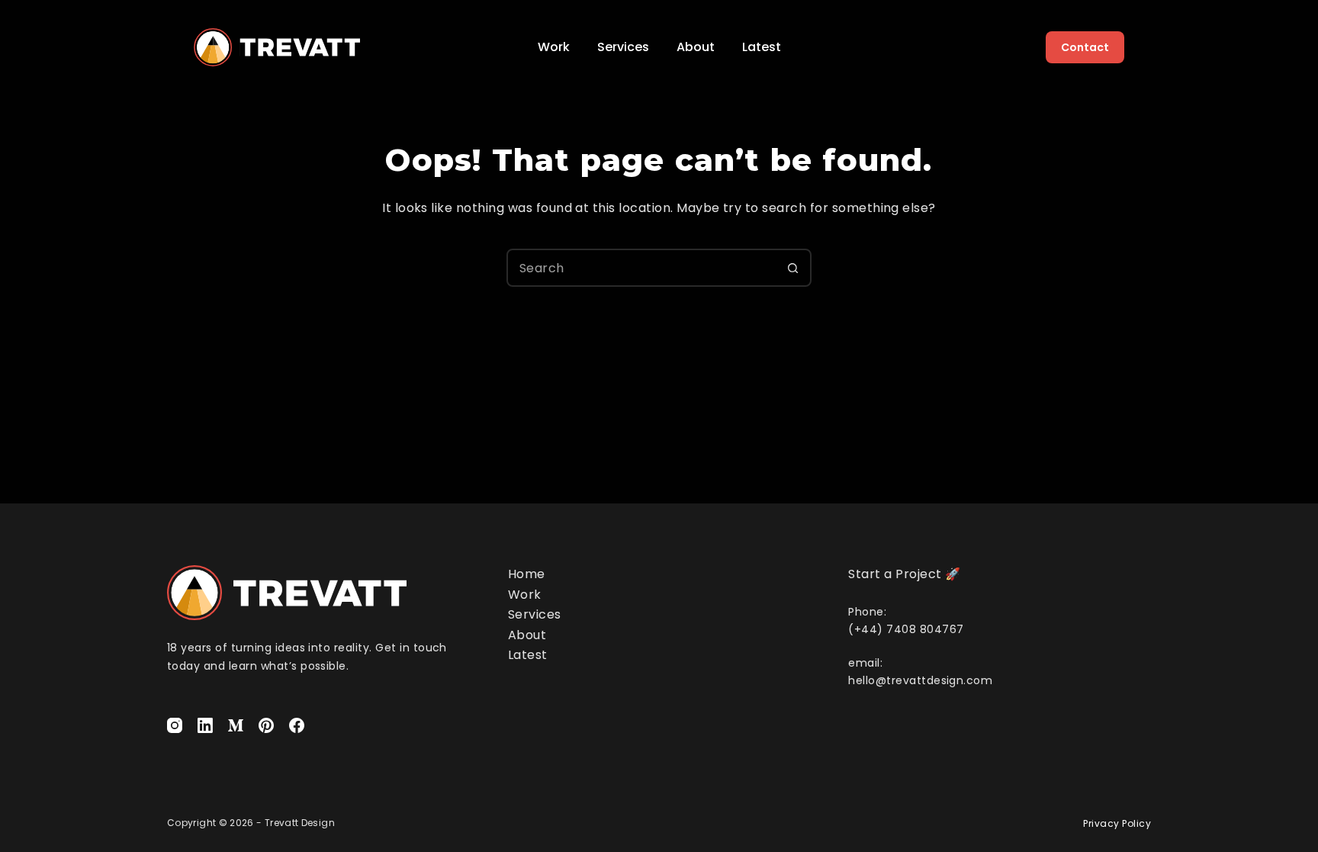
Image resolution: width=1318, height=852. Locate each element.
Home (526, 574)
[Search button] (792, 267)
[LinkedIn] (205, 725)
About (696, 47)
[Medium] (235, 725)
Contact (1085, 47)
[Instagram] (174, 725)
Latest (761, 47)
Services (623, 47)
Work (554, 47)
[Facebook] (296, 725)
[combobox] (641, 268)
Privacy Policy (1117, 823)
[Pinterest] (266, 725)
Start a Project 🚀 (904, 574)
